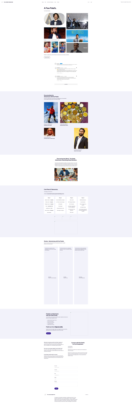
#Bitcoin (60, 71)
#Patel (63, 71)
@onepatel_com (61, 76)
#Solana (58, 71)
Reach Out (48, 333)
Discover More (47, 57)
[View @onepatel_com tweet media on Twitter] (75, 71)
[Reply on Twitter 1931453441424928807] (57, 73)
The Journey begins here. (8, 2)
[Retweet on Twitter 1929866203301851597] (59, 80)
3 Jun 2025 (65, 76)
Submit (56, 388)
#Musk (74, 71)
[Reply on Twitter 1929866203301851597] (57, 80)
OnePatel (58, 67)
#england (67, 71)
